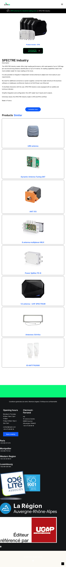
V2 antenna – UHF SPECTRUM (33, 304)
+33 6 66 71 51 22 (5, 451)
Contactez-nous (33, 109)
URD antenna (33, 146)
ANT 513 (33, 212)
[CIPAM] (7, 4)
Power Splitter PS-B (33, 273)
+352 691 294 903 (5, 466)
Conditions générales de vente (18, 401)
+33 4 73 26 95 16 (8, 429)
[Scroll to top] (62, 563)
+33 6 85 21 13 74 (5, 443)
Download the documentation (32, 50)
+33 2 (5, 459)
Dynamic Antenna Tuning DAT (33, 177)
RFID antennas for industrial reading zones (24, 11)
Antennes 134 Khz (33, 335)
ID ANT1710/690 (33, 365)
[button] (62, 4)
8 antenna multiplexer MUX (33, 242)
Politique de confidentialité (48, 401)
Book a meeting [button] (10, 434)
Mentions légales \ (34, 401)
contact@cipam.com (9, 427)
